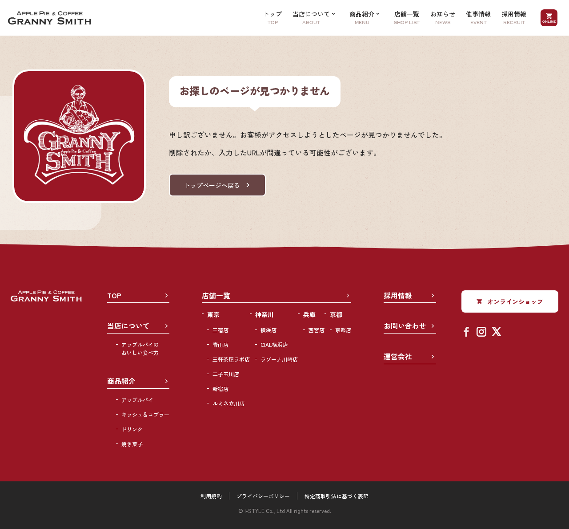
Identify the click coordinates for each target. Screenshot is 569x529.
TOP (114, 295)
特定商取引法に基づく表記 (337, 496)
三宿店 (220, 330)
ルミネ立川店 (228, 403)
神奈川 (264, 314)
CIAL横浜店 (274, 344)
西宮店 (317, 330)
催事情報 (478, 17)
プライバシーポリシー (263, 496)
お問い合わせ (405, 326)
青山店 (220, 344)
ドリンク (132, 429)
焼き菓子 (132, 444)
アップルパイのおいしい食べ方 (140, 348)
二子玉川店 (225, 374)
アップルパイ (137, 399)
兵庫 (309, 314)
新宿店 (220, 388)
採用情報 (513, 17)
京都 (336, 314)
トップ (272, 17)
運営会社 (398, 356)
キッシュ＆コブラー (145, 414)
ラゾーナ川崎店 (279, 359)
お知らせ (442, 17)
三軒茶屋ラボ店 (231, 359)
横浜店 (268, 330)
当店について (128, 326)
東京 (213, 314)
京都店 (343, 330)
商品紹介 (121, 381)
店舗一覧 (407, 17)
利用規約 (211, 496)
